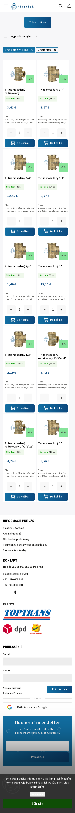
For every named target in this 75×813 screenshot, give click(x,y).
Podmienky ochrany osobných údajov (25, 545)
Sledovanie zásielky (15, 550)
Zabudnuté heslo (12, 693)
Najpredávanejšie (21, 36)
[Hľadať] (61, 6)
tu (43, 787)
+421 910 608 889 (13, 579)
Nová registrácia (12, 688)
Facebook (15, 592)
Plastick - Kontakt (13, 528)
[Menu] (6, 6)
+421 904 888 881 (13, 585)
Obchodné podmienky (16, 539)
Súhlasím (37, 804)
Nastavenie (37, 794)
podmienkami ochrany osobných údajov (37, 733)
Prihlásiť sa (37, 757)
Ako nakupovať (12, 534)
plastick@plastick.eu (15, 574)
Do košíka (28, 132)
